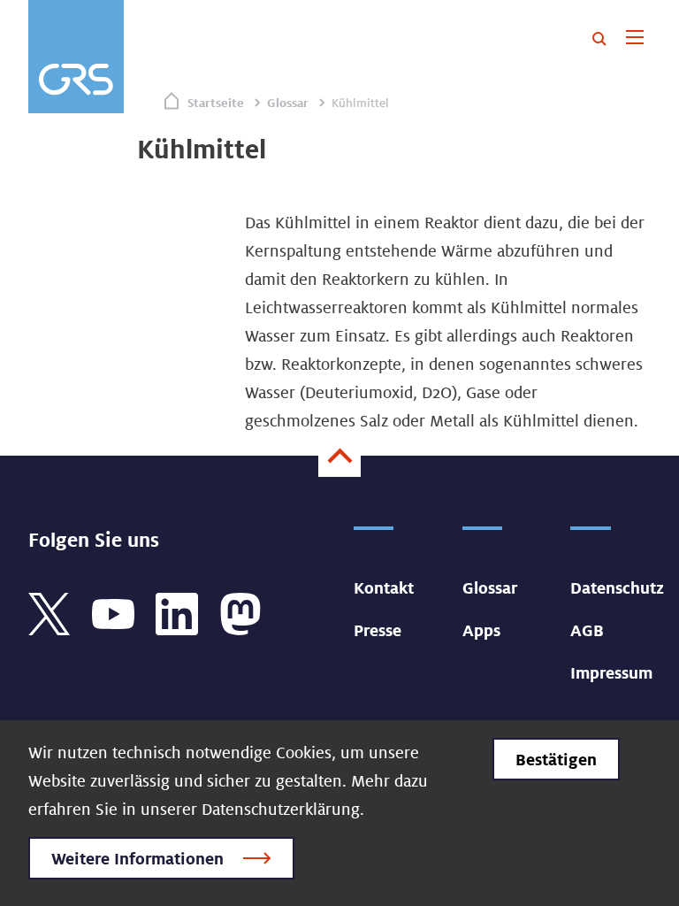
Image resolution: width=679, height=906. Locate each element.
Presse (377, 630)
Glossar (288, 103)
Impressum (611, 672)
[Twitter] (49, 612)
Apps (481, 630)
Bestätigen (556, 759)
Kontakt (384, 587)
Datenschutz (617, 587)
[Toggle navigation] (634, 39)
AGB (587, 630)
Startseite (215, 103)
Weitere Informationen (137, 858)
